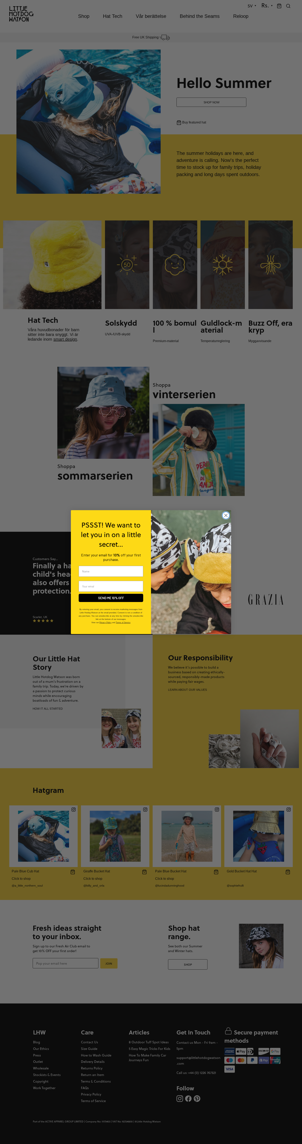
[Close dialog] (225, 515)
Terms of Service (123, 623)
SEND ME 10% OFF (111, 598)
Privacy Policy (105, 623)
